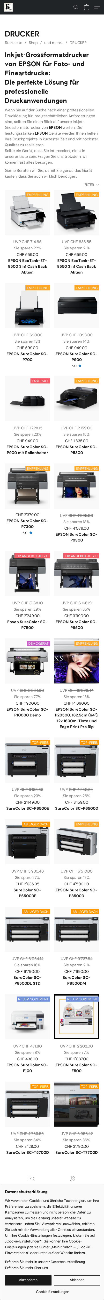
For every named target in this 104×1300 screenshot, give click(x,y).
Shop (33, 42)
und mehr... (53, 42)
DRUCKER (78, 42)
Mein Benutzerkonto (72, 1185)
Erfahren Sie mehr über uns (26, 1268)
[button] (9, 7)
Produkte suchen (32, 1185)
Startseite (13, 42)
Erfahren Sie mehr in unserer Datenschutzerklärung (45, 1262)
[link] (52, 1290)
